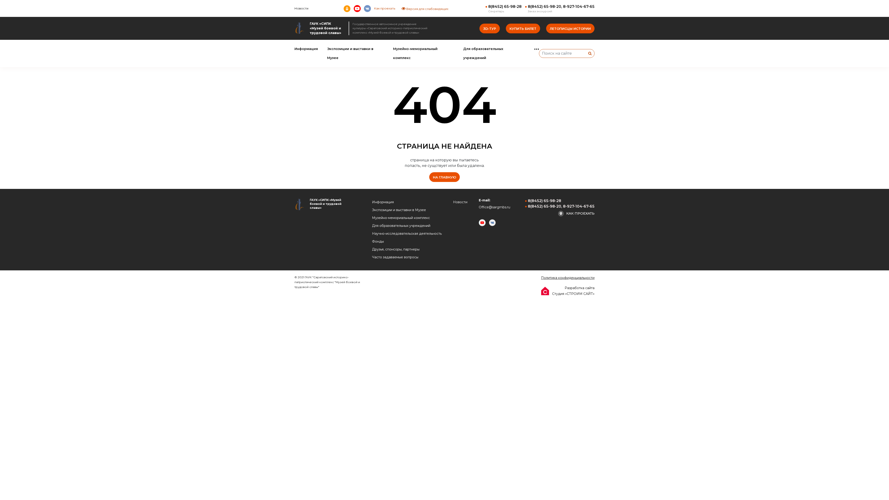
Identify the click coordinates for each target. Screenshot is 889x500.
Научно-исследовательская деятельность (407, 233)
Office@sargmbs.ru (494, 207)
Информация (306, 49)
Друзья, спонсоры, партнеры (395, 249)
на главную (444, 177)
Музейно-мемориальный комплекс (401, 218)
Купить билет (523, 29)
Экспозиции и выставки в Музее (399, 210)
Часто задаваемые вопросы (395, 257)
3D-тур (489, 29)
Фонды (378, 241)
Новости (301, 8)
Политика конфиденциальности (568, 278)
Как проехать (384, 8)
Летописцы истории (570, 29)
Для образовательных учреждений (401, 226)
